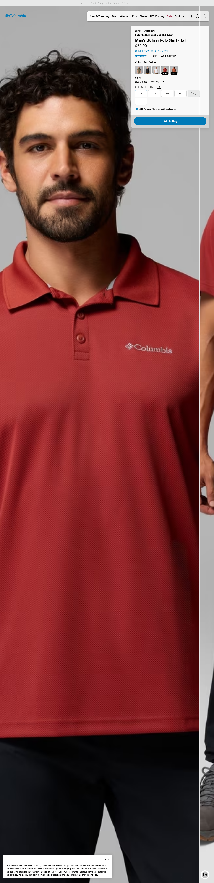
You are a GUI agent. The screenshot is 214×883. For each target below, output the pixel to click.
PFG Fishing (157, 16)
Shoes (143, 16)
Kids (134, 16)
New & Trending (100, 16)
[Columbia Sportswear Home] (15, 16)
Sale (169, 16)
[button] (205, 874)
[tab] (140, 87)
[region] (107, 444)
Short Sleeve (149, 31)
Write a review (169, 55)
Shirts (138, 31)
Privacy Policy (91, 874)
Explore (179, 16)
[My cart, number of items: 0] (204, 16)
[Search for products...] (190, 16)
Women (125, 16)
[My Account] (197, 16)
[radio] (139, 70)
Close (107, 859)
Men (114, 16)
